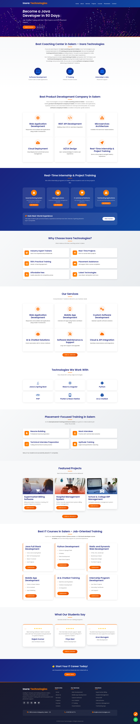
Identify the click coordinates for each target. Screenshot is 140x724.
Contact (114, 3)
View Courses (109, 219)
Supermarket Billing (101, 692)
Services (88, 3)
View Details (30, 507)
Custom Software (77, 698)
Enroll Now (70, 674)
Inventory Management (102, 703)
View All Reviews (70, 651)
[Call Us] (135, 714)
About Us (58, 695)
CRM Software (100, 700)
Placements (107, 3)
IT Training (75, 703)
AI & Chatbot (75, 700)
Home (77, 3)
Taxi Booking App (101, 706)
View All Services (70, 355)
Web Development (77, 692)
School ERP (99, 698)
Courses (100, 3)
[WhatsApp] (135, 719)
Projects (94, 3)
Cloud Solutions (76, 706)
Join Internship (30, 27)
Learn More (30, 567)
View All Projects (70, 516)
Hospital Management (102, 695)
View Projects (42, 27)
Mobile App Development (79, 695)
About (82, 3)
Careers (58, 706)
